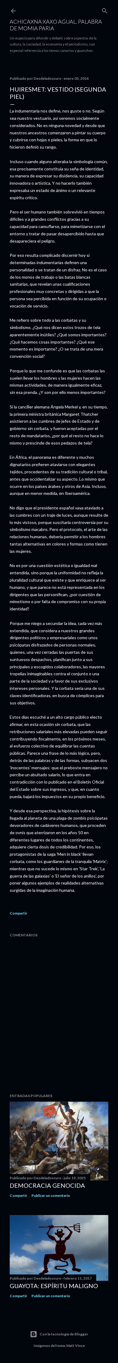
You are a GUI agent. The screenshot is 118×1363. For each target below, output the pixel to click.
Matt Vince (75, 1345)
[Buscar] (104, 9)
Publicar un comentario (50, 1195)
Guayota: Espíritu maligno (54, 1285)
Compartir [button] (18, 913)
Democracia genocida (47, 1185)
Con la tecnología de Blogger (64, 1334)
